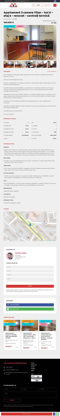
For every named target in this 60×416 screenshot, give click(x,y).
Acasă (32, 363)
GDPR (32, 370)
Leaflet (43, 240)
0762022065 (17, 255)
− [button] (5, 215)
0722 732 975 (9, 367)
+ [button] (5, 213)
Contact (33, 368)
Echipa (33, 366)
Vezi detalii (17, 258)
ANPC (32, 373)
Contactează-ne (51, 71)
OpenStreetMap (49, 240)
